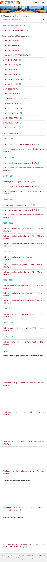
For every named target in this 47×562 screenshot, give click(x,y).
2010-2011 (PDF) (10, 94)
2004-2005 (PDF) (11, 118)
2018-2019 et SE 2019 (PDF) (15, 55)
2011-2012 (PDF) (10, 89)
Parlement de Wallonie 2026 (21, 556)
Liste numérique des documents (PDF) (20, 144)
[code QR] (27, 30)
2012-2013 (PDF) (10, 84)
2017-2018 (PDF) (10, 60)
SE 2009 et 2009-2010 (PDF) (16, 98)
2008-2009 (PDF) (11, 103)
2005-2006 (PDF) (11, 113)
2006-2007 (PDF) (11, 108)
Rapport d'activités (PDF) (14, 30)
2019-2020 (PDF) (11, 50)
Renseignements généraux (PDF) (17, 182)
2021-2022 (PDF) (11, 40)
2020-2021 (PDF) (11, 45)
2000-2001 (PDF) (11, 127)
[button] (43, 19)
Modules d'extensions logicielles (27, 558)
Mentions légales (8, 558)
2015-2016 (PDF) (10, 69)
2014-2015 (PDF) (10, 74)
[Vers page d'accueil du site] (10, 3)
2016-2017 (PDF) (10, 65)
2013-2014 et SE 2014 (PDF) (15, 79)
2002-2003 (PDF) (11, 123)
